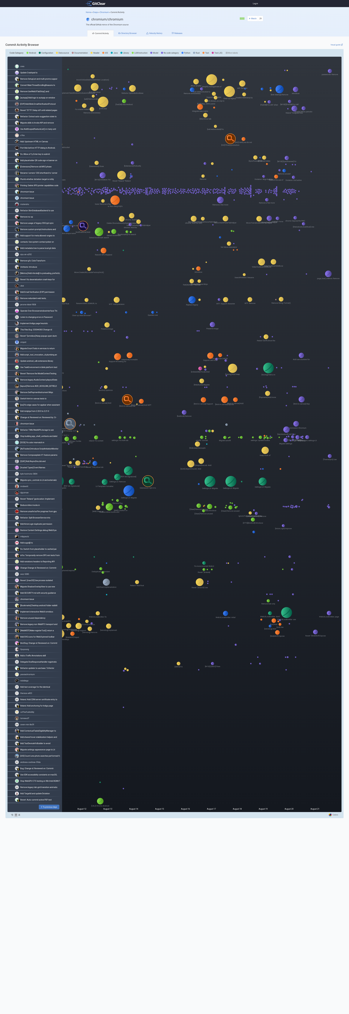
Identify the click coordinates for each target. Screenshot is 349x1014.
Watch (254, 18)
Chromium (104, 12)
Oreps (95, 12)
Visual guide (335, 45)
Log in (255, 3)
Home (88, 12)
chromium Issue (27, 192)
